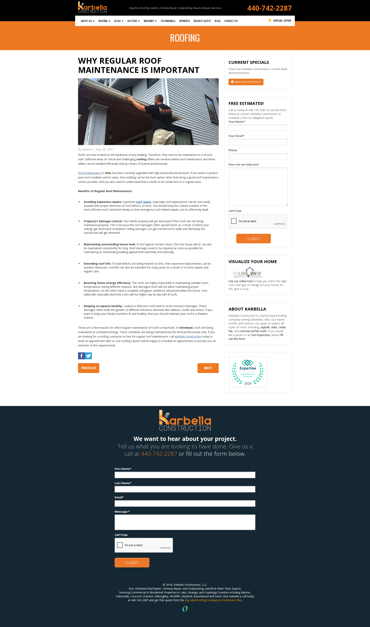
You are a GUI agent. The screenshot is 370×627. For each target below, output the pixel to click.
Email (119, 497)
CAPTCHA (235, 211)
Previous (88, 368)
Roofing (103, 21)
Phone (233, 150)
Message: (122, 511)
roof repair (143, 202)
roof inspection (260, 335)
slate (274, 327)
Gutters (132, 21)
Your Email (237, 136)
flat (231, 331)
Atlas (117, 21)
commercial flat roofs (253, 331)
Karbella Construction (188, 336)
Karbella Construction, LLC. (190, 584)
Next (208, 368)
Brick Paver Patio (220, 588)
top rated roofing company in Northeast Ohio (213, 600)
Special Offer (281, 20)
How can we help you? (244, 164)
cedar (282, 327)
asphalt (265, 327)
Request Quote (202, 21)
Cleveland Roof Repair (148, 588)
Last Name (123, 483)
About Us (86, 21)
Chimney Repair (172, 588)
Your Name (237, 121)
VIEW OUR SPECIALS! (247, 82)
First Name (123, 469)
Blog (217, 21)
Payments (184, 21)
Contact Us (231, 21)
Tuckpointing (196, 588)
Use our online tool (240, 281)
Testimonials (168, 21)
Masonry (149, 21)
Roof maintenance (89, 173)
